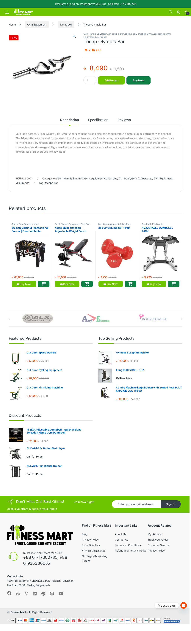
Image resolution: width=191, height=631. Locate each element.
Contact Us (121, 539)
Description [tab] (69, 120)
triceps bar (51, 182)
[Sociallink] (9, 593)
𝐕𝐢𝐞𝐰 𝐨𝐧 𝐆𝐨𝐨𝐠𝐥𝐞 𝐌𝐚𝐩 (93, 550)
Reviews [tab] (124, 120)
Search (170, 12)
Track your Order (158, 539)
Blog (84, 534)
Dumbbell (66, 24)
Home (12, 24)
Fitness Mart (18, 612)
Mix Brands (101, 37)
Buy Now (138, 80)
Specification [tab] (98, 120)
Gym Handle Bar (91, 33)
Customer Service (158, 545)
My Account (155, 534)
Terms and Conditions (128, 545)
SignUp (170, 504)
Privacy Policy (90, 539)
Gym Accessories (156, 33)
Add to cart (111, 80)
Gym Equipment (36, 24)
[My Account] (178, 12)
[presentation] (181, 318)
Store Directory (91, 545)
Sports (15, 224)
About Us (120, 534)
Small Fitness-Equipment (67, 224)
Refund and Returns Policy (131, 550)
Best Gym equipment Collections (118, 33)
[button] (74, 36)
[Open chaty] (183, 605)
